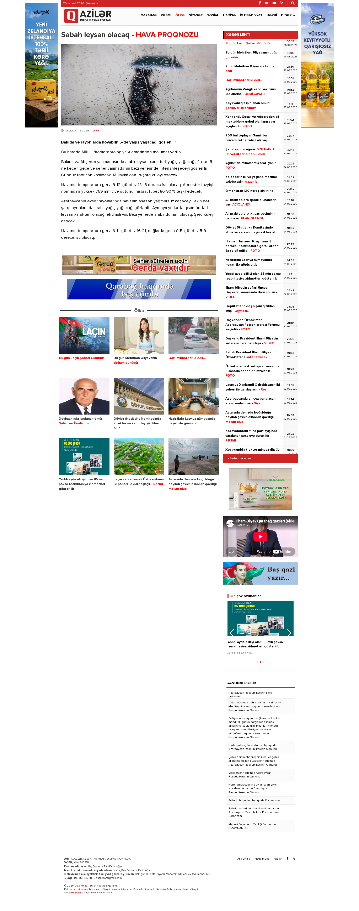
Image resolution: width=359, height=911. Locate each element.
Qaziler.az (80, 885)
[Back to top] (347, 899)
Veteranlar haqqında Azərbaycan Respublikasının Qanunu (250, 774)
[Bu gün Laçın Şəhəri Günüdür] (84, 335)
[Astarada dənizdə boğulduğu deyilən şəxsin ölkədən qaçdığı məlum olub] (193, 456)
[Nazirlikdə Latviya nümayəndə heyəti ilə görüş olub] (193, 396)
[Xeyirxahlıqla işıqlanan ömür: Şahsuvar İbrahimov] (84, 396)
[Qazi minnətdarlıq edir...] (193, 335)
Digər (286, 15)
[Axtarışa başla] (293, 3)
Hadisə (229, 15)
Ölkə (180, 15)
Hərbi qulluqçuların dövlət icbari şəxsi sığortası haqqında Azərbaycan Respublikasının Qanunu (253, 788)
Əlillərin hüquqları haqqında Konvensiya (254, 800)
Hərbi (272, 15)
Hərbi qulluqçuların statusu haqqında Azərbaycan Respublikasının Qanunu (253, 747)
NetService (75, 893)
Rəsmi (166, 15)
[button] (288, 633)
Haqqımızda (262, 858)
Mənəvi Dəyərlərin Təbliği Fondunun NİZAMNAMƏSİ (252, 826)
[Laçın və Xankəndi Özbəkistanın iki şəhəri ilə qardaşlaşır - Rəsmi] (139, 456)
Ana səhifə (243, 858)
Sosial (213, 15)
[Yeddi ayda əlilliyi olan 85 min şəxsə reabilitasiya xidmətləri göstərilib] (84, 456)
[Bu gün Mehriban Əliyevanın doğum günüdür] (139, 335)
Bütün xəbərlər (240, 458)
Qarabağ (149, 15)
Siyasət (196, 15)
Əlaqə (278, 858)
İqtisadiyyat (251, 15)
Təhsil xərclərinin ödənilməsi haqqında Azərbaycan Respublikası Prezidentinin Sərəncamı (254, 812)
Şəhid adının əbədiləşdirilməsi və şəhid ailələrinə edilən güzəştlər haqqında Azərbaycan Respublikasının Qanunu (254, 761)
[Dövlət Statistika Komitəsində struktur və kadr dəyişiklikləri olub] (139, 396)
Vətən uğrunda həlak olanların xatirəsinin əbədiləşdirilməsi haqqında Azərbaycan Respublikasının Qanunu (255, 706)
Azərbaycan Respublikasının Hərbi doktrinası (251, 694)
